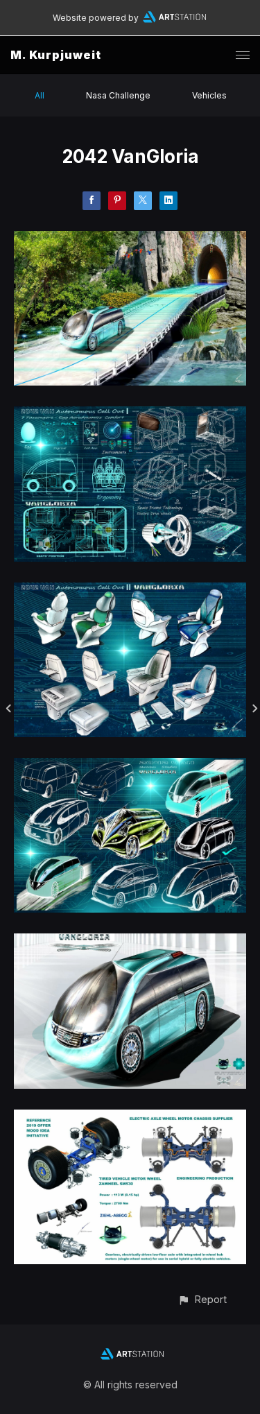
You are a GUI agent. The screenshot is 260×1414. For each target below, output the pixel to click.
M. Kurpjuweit (55, 55)
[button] (202, 1299)
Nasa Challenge (118, 95)
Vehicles (209, 95)
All (39, 95)
